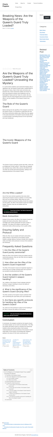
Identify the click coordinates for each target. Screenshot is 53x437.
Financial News (44, 34)
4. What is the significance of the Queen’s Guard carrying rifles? (19, 394)
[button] (30, 370)
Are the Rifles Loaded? (13, 378)
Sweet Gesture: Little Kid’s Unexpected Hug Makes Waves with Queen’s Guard (44, 69)
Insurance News (44, 36)
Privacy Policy (18, 7)
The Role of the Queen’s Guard (13, 375)
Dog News (42, 32)
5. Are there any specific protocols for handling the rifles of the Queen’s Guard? (20, 397)
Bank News (6, 422)
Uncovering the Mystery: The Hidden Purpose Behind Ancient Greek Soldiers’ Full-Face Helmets (45, 87)
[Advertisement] (18, 40)
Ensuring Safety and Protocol (13, 381)
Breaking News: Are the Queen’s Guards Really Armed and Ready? (45, 57)
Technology (43, 41)
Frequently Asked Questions (13, 383)
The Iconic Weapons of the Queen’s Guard (16, 376)
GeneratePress (34, 435)
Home (16, 3)
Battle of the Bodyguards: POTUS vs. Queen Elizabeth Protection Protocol (45, 75)
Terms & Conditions (38, 3)
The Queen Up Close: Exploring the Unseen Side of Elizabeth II (45, 80)
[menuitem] (45, 57)
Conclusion (9, 399)
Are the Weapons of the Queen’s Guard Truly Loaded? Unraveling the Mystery (17, 372)
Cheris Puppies (6, 5)
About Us (23, 3)
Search (41, 15)
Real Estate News (44, 39)
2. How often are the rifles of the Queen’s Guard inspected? (19, 388)
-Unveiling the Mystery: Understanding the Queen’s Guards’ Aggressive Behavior (17, 342)
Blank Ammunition (13, 379)
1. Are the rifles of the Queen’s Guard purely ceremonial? (18, 385)
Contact (29, 3)
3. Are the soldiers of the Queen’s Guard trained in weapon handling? (20, 391)
